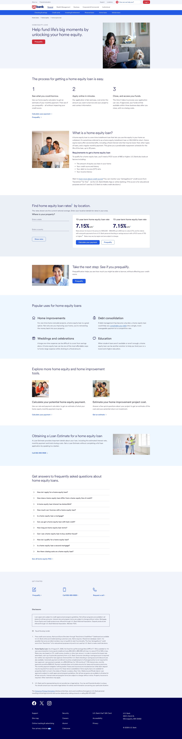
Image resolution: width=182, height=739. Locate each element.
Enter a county (37, 229)
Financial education (45, 2)
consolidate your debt (118, 326)
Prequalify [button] (39, 42)
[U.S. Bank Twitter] (42, 703)
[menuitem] (38, 7)
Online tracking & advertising (43, 723)
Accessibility (97, 718)
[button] (146, 2)
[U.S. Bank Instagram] (49, 703)
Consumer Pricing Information (45, 691)
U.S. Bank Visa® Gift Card (102, 713)
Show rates (39, 239)
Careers (65, 718)
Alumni (65, 723)
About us (34, 2)
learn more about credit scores (91, 179)
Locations (109, 2)
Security (65, 713)
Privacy (95, 723)
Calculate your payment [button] (88, 242)
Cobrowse (66, 728)
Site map (35, 718)
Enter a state (37, 219)
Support (102, 2)
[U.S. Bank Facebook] (34, 703)
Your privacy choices (40, 728)
